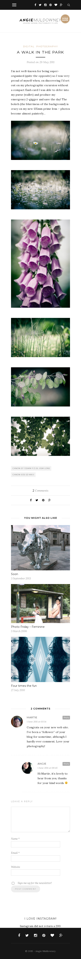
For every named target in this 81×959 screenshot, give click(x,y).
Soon (14, 574)
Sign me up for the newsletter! (34, 883)
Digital (28, 46)
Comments (40, 490)
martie (32, 717)
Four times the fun (24, 686)
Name (15, 838)
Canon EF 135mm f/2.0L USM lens (31, 468)
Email (15, 853)
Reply (66, 717)
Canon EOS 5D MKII (23, 475)
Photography (47, 46)
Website (15, 867)
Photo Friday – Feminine (28, 627)
